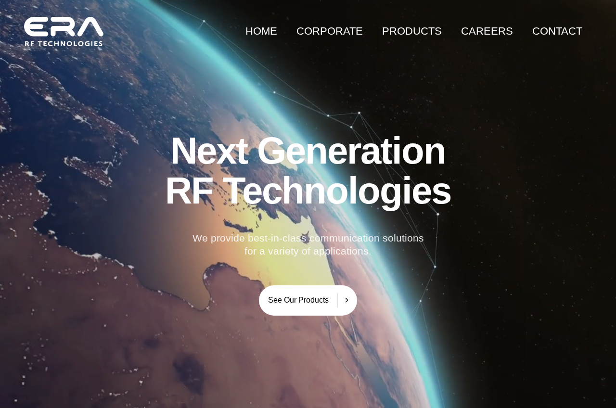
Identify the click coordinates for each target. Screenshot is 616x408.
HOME (261, 31)
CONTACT (557, 31)
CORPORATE (329, 31)
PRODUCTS (412, 31)
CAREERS (487, 31)
